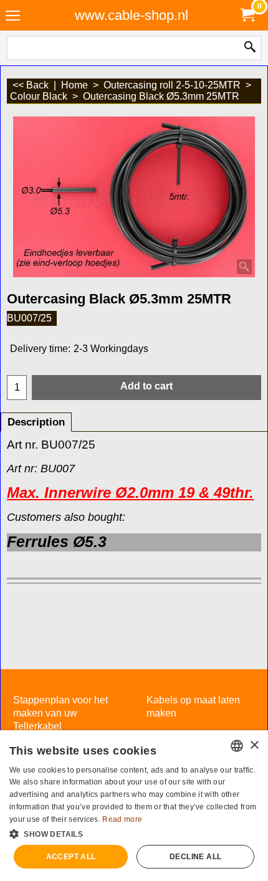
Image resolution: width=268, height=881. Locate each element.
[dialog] (134, 805)
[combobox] (237, 746)
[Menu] (13, 16)
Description (36, 422)
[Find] (250, 48)
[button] (134, 833)
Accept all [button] (71, 856)
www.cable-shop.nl (131, 15)
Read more (122, 819)
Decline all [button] (195, 856)
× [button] (254, 745)
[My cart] (246, 15)
